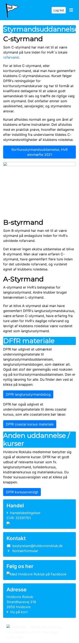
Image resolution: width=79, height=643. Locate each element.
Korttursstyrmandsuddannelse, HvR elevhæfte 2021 (40, 152)
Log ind (59, 10)
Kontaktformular (25, 551)
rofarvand (11, 57)
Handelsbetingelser (25, 513)
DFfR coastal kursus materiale (30, 424)
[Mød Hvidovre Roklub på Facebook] (37, 574)
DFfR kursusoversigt (22, 492)
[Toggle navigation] (71, 10)
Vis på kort (19, 612)
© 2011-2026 (15, 637)
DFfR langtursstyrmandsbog (28, 394)
